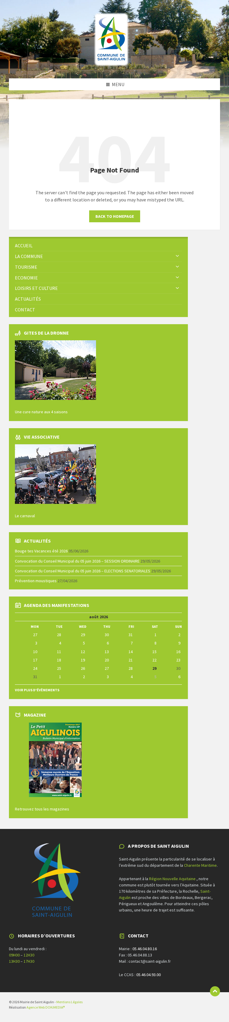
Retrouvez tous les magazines (42, 809)
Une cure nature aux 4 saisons (41, 411)
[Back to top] (215, 991)
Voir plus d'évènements (37, 690)
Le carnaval (25, 515)
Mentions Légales (69, 1002)
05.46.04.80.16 (144, 948)
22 (154, 660)
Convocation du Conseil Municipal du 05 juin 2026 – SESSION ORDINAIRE (77, 561)
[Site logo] (111, 67)
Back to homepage (114, 216)
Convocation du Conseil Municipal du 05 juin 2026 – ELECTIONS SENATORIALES (82, 571)
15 (154, 651)
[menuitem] (98, 245)
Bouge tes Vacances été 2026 (41, 551)
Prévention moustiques (36, 580)
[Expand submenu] (177, 256)
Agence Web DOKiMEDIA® (46, 1007)
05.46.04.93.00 (148, 974)
